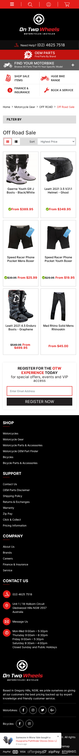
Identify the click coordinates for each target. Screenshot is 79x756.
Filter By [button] (14, 119)
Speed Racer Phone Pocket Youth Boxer (58, 259)
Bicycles (8, 457)
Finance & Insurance (15, 564)
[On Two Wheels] (39, 24)
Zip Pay (7, 513)
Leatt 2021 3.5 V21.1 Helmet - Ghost (58, 190)
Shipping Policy (12, 496)
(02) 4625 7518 (22, 594)
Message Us (20, 621)
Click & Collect (12, 519)
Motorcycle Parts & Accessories (22, 445)
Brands (7, 552)
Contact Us (10, 484)
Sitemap (64, 746)
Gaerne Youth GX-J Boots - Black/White (21, 190)
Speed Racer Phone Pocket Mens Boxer (21, 259)
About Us (8, 546)
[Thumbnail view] (8, 141)
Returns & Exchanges (16, 501)
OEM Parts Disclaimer (16, 490)
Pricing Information (14, 525)
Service (7, 570)
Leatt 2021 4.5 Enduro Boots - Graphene (21, 327)
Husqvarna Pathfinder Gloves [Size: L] (36, 740)
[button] (12, 4)
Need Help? (43, 45)
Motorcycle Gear (13, 439)
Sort (32, 141)
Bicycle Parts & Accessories (20, 463)
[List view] (16, 141)
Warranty (8, 507)
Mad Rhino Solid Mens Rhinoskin (58, 327)
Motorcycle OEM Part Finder (20, 451)
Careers (8, 558)
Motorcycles (10, 433)
